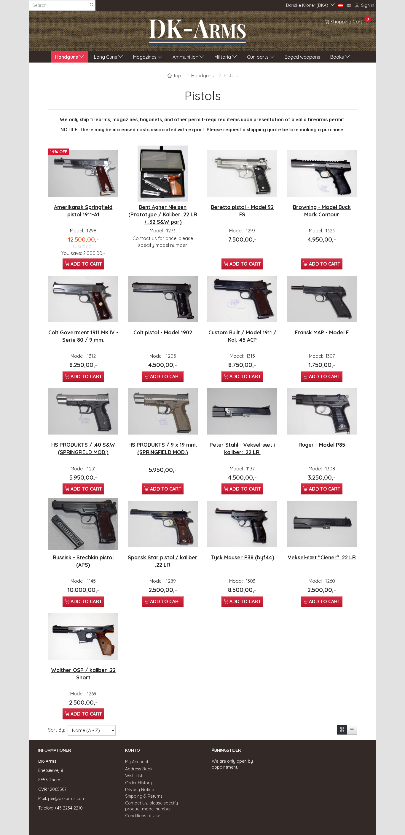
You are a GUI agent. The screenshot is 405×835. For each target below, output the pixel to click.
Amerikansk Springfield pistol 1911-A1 (83, 211)
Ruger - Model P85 (322, 444)
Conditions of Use (142, 815)
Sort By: (56, 730)
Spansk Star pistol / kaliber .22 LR (162, 561)
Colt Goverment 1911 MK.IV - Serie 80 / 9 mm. (83, 336)
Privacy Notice (139, 789)
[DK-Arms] (197, 30)
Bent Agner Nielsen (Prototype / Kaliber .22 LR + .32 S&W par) (162, 214)
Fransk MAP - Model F (322, 332)
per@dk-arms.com (66, 798)
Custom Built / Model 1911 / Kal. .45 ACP (242, 336)
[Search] (92, 5)
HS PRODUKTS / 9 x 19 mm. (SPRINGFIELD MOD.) (162, 448)
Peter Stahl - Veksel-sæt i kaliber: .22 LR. (242, 448)
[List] (352, 730)
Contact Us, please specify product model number (151, 806)
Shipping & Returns (143, 796)
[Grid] (342, 730)
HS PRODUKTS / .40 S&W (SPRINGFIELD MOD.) (83, 448)
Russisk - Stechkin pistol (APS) (83, 561)
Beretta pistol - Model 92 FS (242, 211)
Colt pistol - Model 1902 (162, 332)
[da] (341, 5)
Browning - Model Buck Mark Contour (322, 211)
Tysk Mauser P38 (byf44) (242, 557)
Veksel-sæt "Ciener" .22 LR (322, 557)
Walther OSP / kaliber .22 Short (83, 674)
